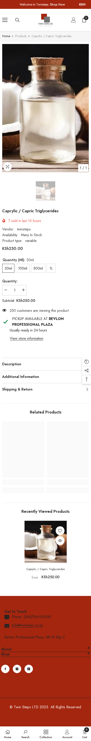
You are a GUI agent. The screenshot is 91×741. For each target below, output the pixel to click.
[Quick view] (60, 540)
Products (21, 36)
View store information (26, 338)
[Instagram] (17, 669)
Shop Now (57, 4)
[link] (23, 482)
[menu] (5, 20)
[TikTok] (29, 669)
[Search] (17, 20)
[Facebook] (5, 669)
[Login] (73, 19)
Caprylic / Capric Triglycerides (45, 569)
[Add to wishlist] (60, 530)
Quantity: (9, 281)
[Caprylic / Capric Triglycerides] (46, 542)
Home (6, 36)
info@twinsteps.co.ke (27, 625)
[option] (45, 108)
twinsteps (24, 229)
